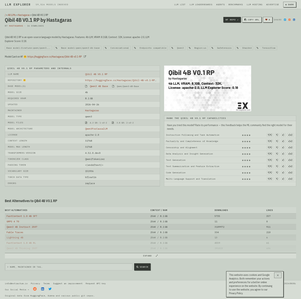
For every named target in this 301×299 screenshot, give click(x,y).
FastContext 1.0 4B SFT (22, 216)
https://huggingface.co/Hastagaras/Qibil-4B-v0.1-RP (55, 56)
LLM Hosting (254, 4)
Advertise (272, 4)
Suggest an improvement (68, 283)
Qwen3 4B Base (99, 86)
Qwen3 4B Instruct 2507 (22, 226)
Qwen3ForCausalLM (96, 128)
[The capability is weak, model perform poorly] (270, 135)
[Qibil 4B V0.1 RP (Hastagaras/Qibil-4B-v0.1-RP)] (207, 88)
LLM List (180, 4)
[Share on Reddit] (289, 20)
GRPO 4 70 (13, 221)
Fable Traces (15, 232)
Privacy (35, 283)
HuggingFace (37, 295)
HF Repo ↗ (232, 19)
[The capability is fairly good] (283, 135)
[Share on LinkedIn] (294, 20)
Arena (51, 295)
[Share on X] (285, 20)
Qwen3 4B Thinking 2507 (22, 248)
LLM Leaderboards (201, 4)
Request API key (96, 283)
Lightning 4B (15, 237)
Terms (46, 283)
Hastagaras (24, 15)
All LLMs (12, 15)
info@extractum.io (16, 283)
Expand (149, 255)
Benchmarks (236, 4)
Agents (220, 4)
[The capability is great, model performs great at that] (290, 135)
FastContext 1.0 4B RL (21, 242)
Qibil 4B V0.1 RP (96, 74)
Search (144, 267)
